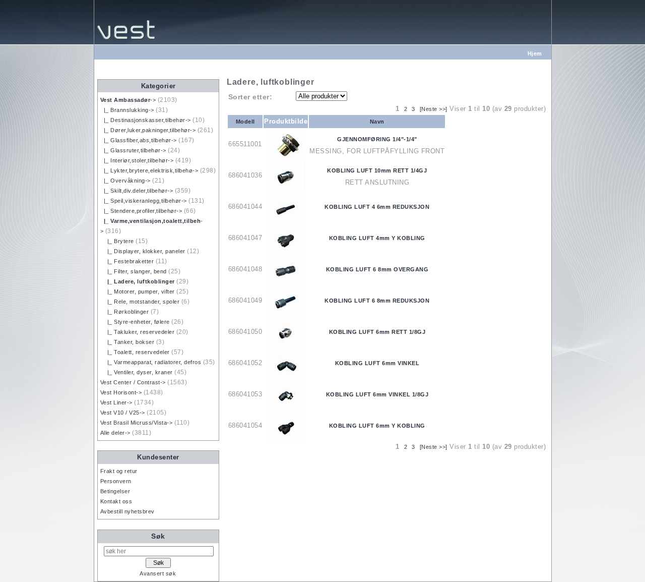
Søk (158, 536)
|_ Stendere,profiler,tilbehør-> (141, 211)
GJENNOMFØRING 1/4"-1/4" (377, 139)
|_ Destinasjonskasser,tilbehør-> (145, 120)
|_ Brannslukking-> (127, 110)
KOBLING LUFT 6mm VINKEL (377, 363)
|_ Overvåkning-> (125, 181)
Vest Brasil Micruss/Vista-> (136, 423)
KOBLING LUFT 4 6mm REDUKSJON (377, 207)
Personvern (116, 481)
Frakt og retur (119, 471)
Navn (377, 122)
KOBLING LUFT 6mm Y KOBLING (377, 426)
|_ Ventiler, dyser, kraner (136, 372)
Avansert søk (158, 573)
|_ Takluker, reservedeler (137, 332)
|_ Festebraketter (127, 261)
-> (128, 100)
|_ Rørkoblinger (124, 312)
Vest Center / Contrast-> (133, 382)
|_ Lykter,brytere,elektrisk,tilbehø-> (149, 170)
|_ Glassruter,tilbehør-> (133, 150)
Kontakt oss (116, 501)
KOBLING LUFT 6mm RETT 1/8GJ (377, 332)
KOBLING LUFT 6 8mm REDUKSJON (377, 301)
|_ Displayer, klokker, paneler (142, 251)
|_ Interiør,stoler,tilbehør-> (137, 160)
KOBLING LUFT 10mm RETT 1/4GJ (377, 170)
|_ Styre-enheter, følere (135, 322)
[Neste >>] (433, 109)
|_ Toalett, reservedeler (135, 352)
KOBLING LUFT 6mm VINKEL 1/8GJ (377, 394)
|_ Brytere (117, 241)
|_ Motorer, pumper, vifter (137, 291)
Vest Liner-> (116, 402)
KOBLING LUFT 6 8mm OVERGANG (377, 269)
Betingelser (115, 491)
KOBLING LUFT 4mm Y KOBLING (377, 238)
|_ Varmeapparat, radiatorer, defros (151, 362)
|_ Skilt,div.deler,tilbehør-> (136, 191)
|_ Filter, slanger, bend (133, 271)
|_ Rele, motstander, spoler (140, 302)
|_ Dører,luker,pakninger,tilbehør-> (148, 130)
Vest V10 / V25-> (122, 413)
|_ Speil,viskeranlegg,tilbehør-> (143, 201)
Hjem (535, 53)
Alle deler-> (115, 433)
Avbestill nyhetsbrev (127, 511)
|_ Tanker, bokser (127, 342)
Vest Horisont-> (121, 392)
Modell (245, 122)
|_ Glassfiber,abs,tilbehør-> (138, 140)
